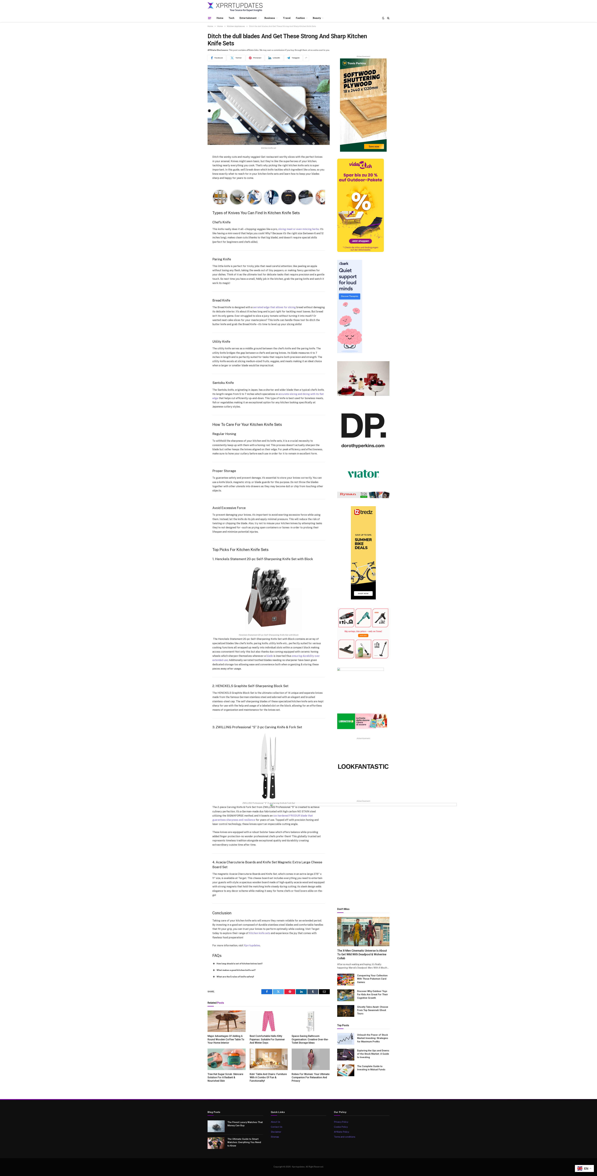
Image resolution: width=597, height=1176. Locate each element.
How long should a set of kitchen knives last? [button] (240, 963)
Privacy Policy (341, 1122)
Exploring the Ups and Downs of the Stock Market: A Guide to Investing (373, 1054)
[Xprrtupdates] (235, 7)
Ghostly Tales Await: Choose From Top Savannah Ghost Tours (372, 1010)
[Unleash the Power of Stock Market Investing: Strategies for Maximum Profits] (345, 1039)
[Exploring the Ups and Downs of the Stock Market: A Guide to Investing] (345, 1055)
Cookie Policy (341, 1127)
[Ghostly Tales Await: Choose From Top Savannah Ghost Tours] (345, 1011)
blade (269, 655)
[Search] (387, 18)
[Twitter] (197, 173)
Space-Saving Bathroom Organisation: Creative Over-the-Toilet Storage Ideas (310, 1039)
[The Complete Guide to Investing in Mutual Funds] (345, 1070)
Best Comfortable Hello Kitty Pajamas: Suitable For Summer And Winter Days (267, 1039)
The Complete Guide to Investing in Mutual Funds (371, 1068)
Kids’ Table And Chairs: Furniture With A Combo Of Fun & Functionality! (268, 1077)
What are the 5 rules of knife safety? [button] (235, 977)
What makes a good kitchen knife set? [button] (236, 970)
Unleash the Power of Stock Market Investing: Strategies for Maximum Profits (372, 1038)
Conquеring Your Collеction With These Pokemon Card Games (372, 979)
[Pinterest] (197, 189)
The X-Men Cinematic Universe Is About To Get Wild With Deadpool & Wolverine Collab (362, 954)
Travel (287, 18)
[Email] (197, 197)
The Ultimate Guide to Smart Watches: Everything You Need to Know (244, 1142)
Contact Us (276, 1127)
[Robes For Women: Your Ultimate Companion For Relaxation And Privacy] (311, 1059)
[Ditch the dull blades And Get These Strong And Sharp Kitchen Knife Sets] (269, 105)
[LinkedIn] (197, 181)
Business (269, 18)
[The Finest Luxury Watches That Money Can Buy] (216, 1126)
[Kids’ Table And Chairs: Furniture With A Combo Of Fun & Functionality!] (269, 1059)
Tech (231, 18)
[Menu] (209, 18)
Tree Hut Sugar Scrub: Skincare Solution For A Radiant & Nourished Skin (225, 1077)
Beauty (317, 18)
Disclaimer (276, 1132)
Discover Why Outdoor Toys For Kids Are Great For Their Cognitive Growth (372, 994)
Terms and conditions (344, 1137)
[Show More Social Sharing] (306, 58)
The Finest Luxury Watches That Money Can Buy (245, 1124)
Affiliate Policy (341, 1132)
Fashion (300, 18)
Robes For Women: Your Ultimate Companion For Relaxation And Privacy (310, 1077)
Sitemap (275, 1137)
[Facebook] (197, 165)
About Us (275, 1122)
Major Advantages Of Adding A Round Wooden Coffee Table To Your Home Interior (226, 1039)
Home (220, 18)
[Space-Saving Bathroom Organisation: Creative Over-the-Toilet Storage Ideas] (311, 1021)
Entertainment (248, 18)
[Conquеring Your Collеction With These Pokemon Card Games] (345, 979)
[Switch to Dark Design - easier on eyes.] (383, 18)
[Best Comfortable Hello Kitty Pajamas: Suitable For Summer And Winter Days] (269, 1021)
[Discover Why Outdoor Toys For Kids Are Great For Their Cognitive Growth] (345, 995)
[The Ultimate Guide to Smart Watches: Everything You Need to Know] (216, 1143)
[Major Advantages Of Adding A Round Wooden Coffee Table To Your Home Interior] (227, 1021)
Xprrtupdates (252, 945)
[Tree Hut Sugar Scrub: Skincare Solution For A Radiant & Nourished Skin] (227, 1059)
